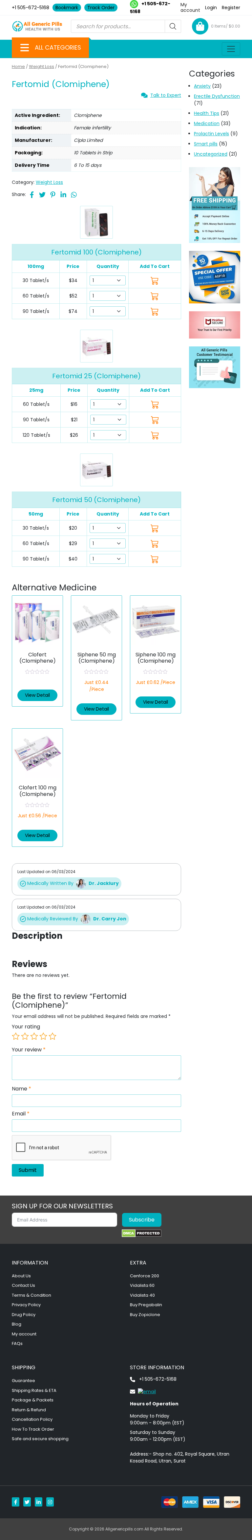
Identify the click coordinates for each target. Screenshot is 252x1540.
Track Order (101, 7)
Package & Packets (32, 1400)
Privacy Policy (26, 1305)
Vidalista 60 (142, 1285)
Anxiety (202, 86)
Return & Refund (29, 1410)
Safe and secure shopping (40, 1439)
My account (190, 7)
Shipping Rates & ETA (34, 1390)
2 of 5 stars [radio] (25, 1036)
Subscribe (142, 1219)
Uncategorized (210, 154)
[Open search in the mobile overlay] (126, 26)
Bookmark (66, 7)
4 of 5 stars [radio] (43, 1036)
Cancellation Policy (32, 1419)
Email (21, 1113)
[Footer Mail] (143, 1391)
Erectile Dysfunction (217, 96)
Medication (207, 123)
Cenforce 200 (144, 1276)
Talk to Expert (165, 95)
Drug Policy (23, 1314)
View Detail (37, 695)
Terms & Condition (31, 1295)
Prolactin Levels (211, 133)
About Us (21, 1276)
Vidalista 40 (142, 1295)
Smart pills (206, 144)
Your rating (26, 1026)
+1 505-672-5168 (30, 7)
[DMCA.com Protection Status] (141, 1233)
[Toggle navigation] (231, 48)
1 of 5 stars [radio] (16, 1036)
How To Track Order (33, 1429)
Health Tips (206, 113)
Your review (29, 1049)
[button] (25, 48)
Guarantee (23, 1380)
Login (211, 7)
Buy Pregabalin (146, 1305)
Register (231, 7)
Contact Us (23, 1285)
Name (21, 1088)
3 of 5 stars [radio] (34, 1036)
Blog (16, 1324)
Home (18, 66)
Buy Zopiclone (145, 1314)
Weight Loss (41, 66)
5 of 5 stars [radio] (52, 1036)
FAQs (17, 1343)
